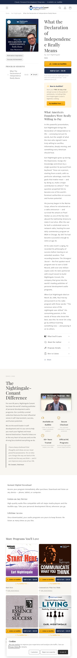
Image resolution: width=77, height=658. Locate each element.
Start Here (9, 588)
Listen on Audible (59, 64)
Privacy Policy (14, 647)
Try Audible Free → (56, 103)
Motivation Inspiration (14, 55)
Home (8, 13)
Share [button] (49, 360)
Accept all (63, 652)
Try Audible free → (23, 584)
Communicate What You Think (49, 588)
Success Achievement (14, 59)
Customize (34, 652)
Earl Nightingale (16, 13)
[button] (7, 8)
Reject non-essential (48, 652)
